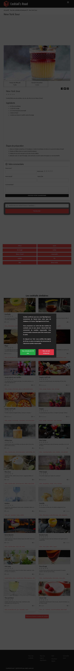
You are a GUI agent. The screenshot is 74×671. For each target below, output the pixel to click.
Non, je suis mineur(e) (46, 352)
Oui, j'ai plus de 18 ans (28, 352)
